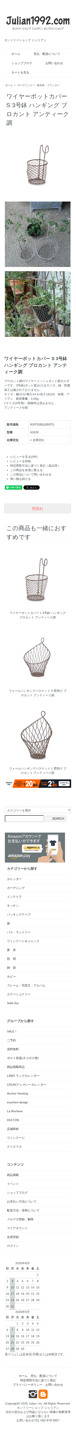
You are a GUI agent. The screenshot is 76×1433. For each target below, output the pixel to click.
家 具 (11, 950)
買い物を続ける (20, 479)
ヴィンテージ (16, 1137)
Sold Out (13, 1003)
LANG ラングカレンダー (23, 1075)
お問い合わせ (54, 63)
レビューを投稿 (20, 461)
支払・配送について (47, 54)
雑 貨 (11, 967)
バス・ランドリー (19, 932)
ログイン (13, 1245)
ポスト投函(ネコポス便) (23, 1058)
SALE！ (12, 1031)
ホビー (11, 976)
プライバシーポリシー (27, 1384)
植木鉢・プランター (48, 85)
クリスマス (14, 1146)
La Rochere (15, 1111)
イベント (13, 1183)
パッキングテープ (19, 914)
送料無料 (13, 1049)
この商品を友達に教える (26, 470)
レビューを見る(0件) (24, 456)
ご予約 (11, 1040)
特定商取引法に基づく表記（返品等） (35, 465)
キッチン (13, 905)
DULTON (13, 1120)
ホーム (15, 54)
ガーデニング (25, 85)
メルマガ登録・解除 (20, 1219)
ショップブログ (21, 63)
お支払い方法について (22, 1201)
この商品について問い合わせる (31, 474)
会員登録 (13, 1237)
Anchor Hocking (17, 1093)
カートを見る (20, 72)
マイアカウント (17, 1228)
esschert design (17, 1102)
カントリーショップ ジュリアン (38, 1407)
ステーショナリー (19, 994)
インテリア (14, 896)
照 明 (11, 958)
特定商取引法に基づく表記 (38, 1380)
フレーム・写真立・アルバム (26, 985)
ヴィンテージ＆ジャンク (23, 941)
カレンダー (14, 879)
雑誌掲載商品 (16, 1067)
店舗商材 (13, 1129)
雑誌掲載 (13, 1175)
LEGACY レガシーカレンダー (26, 1084)
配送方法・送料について (23, 1210)
